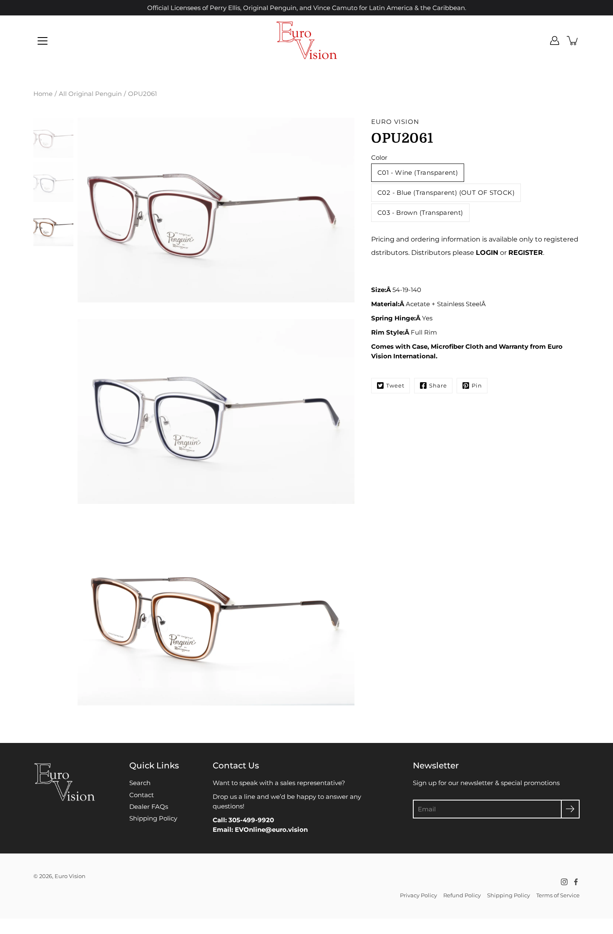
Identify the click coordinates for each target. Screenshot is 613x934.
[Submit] (570, 809)
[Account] (554, 40)
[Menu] (42, 41)
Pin (477, 385)
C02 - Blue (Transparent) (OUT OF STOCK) (446, 192)
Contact (141, 795)
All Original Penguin (90, 94)
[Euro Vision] (306, 40)
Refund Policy (462, 895)
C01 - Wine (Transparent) (417, 172)
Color (379, 157)
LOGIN (487, 253)
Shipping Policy (153, 818)
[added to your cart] (573, 40)
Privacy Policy (418, 895)
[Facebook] (576, 882)
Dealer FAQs (148, 807)
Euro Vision (70, 876)
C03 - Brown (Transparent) (420, 213)
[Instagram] (564, 882)
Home (43, 94)
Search (140, 783)
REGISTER (525, 253)
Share (438, 385)
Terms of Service (558, 895)
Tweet (395, 385)
